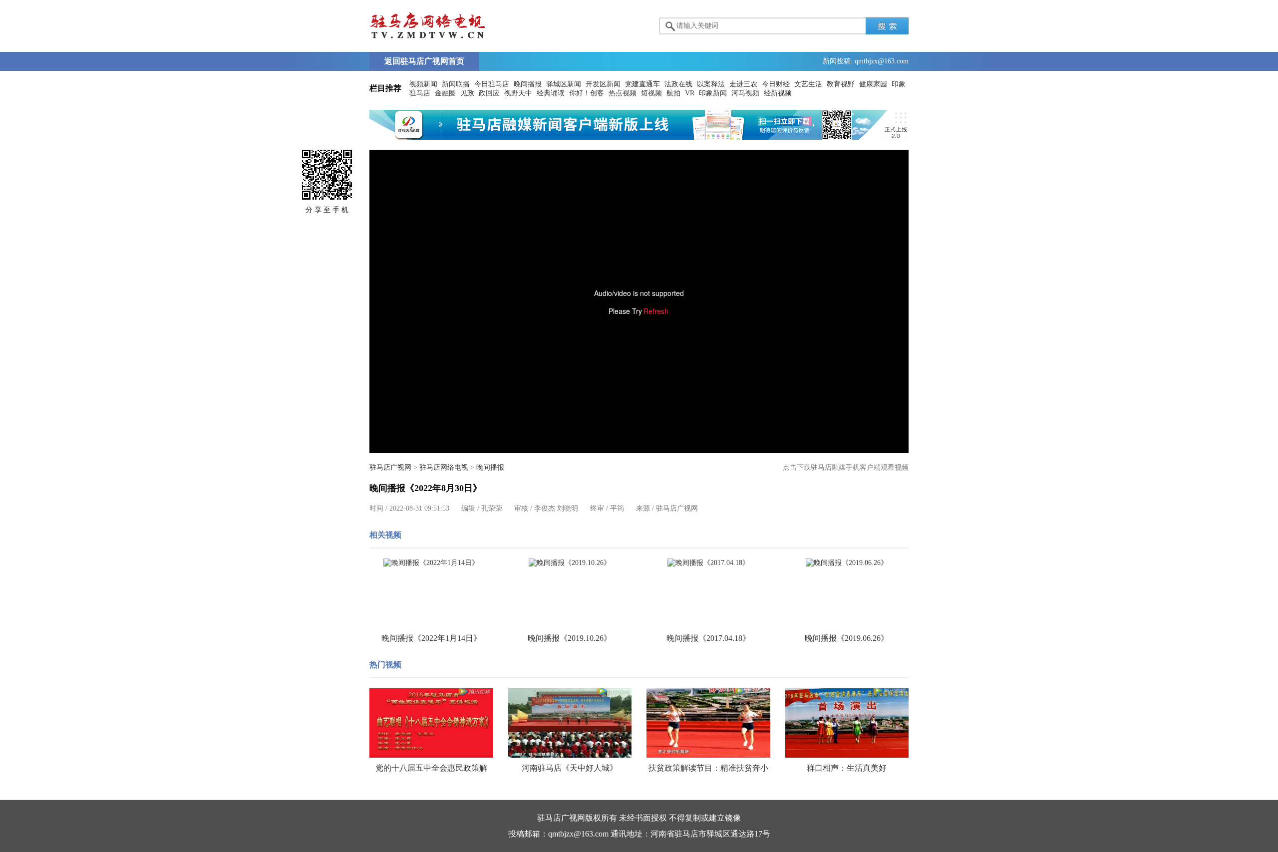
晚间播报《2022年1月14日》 (431, 638)
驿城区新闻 (563, 84)
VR (689, 93)
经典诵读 (551, 93)
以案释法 (711, 84)
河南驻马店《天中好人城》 (570, 768)
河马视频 (745, 93)
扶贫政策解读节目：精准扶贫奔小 (708, 768)
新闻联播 (456, 84)
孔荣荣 (491, 508)
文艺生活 (808, 84)
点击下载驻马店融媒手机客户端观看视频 (846, 467)
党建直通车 (642, 84)
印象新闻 (713, 93)
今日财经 (776, 84)
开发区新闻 (603, 84)
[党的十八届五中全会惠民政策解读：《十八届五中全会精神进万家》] (431, 723)
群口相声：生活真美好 (847, 768)
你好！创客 (586, 93)
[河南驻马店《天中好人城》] (570, 723)
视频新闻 (423, 84)
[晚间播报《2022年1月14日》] (431, 563)
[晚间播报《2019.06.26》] (847, 563)
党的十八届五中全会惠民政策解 (431, 768)
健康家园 (873, 84)
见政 (467, 93)
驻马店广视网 (390, 467)
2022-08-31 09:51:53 (419, 508)
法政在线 (678, 84)
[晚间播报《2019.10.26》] (570, 563)
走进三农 (743, 84)
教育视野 (841, 84)
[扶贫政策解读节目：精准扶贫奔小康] (708, 723)
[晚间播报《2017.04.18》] (708, 563)
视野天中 (518, 93)
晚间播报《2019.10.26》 (570, 638)
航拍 (673, 93)
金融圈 (445, 93)
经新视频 (778, 93)
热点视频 (623, 93)
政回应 (489, 93)
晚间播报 (528, 84)
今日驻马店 (491, 84)
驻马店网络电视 (443, 467)
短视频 (651, 93)
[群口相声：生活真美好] (847, 723)
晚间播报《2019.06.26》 (847, 638)
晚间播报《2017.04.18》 (708, 638)
